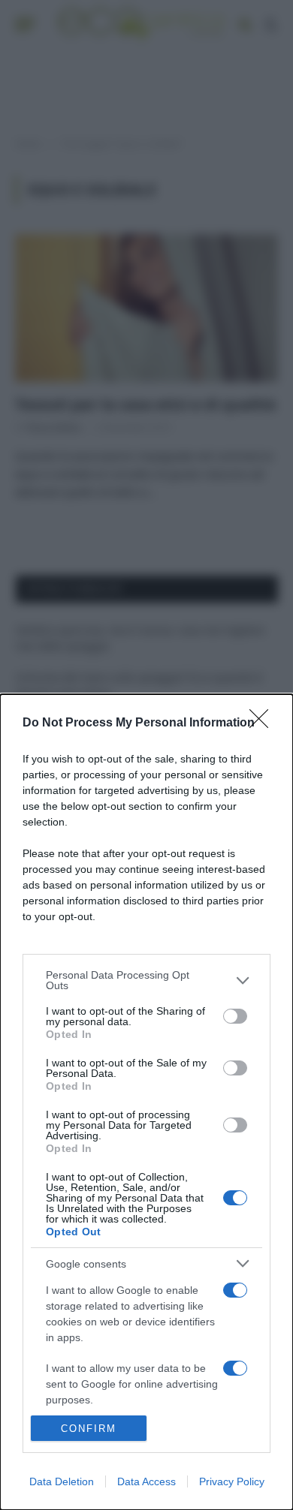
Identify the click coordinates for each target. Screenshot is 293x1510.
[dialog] (146, 1102)
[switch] (235, 1016)
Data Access (146, 1481)
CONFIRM (88, 1428)
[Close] (263, 723)
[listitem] (146, 980)
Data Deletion (61, 1481)
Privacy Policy (231, 1481)
